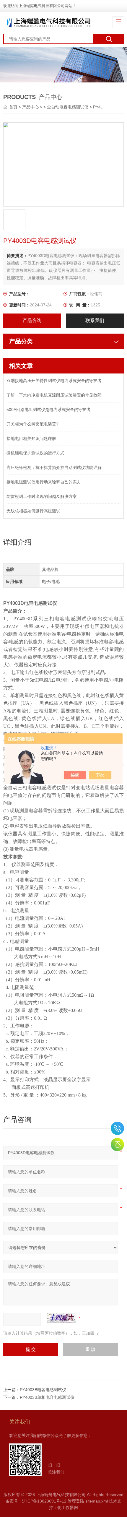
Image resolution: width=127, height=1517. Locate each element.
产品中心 (30, 107)
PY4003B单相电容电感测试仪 (47, 1397)
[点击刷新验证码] (61, 1318)
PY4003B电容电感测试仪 (43, 1389)
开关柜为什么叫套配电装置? (32, 424)
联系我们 (94, 320)
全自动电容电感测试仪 (67, 107)
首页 (14, 107)
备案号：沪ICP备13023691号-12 (36, 1501)
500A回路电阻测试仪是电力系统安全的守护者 (48, 409)
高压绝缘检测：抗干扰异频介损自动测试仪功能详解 (54, 467)
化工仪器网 (67, 1507)
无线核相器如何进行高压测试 (33, 511)
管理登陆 (76, 1501)
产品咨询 (32, 320)
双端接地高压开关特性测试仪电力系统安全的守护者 (54, 380)
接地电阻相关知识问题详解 (31, 438)
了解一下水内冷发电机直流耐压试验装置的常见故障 (54, 395)
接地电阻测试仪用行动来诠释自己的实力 (43, 482)
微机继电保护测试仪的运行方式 (35, 453)
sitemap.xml (96, 1501)
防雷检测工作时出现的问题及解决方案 (41, 496)
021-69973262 (117, 1128)
